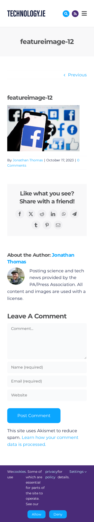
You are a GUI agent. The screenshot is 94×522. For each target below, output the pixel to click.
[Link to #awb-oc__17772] (66, 13)
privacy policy (51, 474)
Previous (77, 75)
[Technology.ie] (26, 12)
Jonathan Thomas (28, 160)
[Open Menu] (84, 13)
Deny (58, 514)
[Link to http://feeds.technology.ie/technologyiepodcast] (75, 13)
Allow (36, 514)
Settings (77, 471)
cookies (19, 471)
